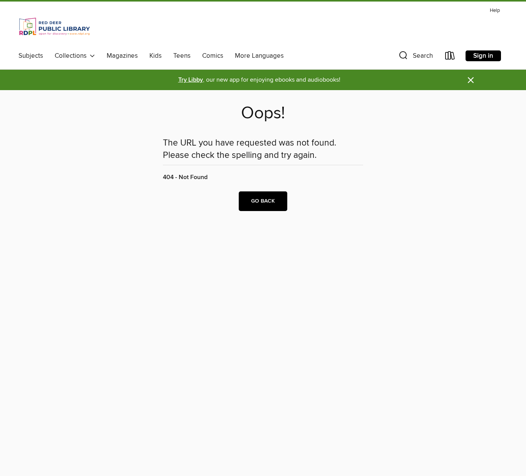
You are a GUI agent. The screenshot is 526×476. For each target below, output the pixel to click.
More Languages (259, 56)
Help (495, 10)
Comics (212, 56)
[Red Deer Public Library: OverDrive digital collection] (54, 26)
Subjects (30, 56)
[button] (415, 57)
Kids (155, 56)
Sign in (483, 56)
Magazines (122, 56)
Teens (182, 56)
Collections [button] (72, 56)
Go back (263, 201)
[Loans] (450, 57)
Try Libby (190, 80)
